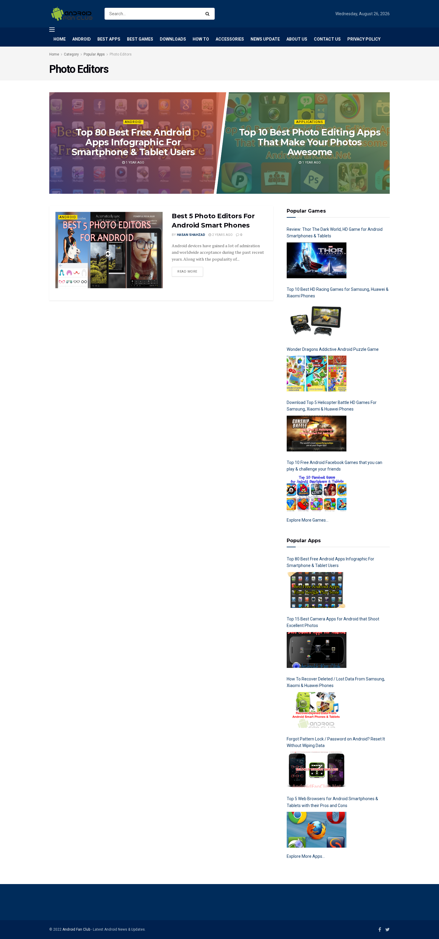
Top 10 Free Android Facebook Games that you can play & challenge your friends (334, 465)
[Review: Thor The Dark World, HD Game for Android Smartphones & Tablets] (316, 260)
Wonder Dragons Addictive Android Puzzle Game (333, 349)
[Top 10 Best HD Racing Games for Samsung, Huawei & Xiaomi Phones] (316, 320)
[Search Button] (208, 14)
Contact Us (327, 39)
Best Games (140, 39)
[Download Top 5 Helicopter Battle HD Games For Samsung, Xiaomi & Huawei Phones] (316, 433)
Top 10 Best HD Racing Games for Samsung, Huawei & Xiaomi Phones (338, 292)
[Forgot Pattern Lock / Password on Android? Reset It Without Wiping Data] (316, 770)
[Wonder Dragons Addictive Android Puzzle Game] (316, 373)
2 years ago (222, 235)
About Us (296, 39)
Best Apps (108, 39)
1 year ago (134, 163)
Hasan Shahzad (191, 235)
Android (81, 39)
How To (201, 39)
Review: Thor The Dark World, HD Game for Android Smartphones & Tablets (335, 232)
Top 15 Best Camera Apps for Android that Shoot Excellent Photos (333, 622)
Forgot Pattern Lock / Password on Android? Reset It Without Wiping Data (336, 742)
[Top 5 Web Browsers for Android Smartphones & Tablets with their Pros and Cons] (316, 830)
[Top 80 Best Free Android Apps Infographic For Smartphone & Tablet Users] (316, 590)
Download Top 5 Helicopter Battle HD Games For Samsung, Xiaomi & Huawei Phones (332, 405)
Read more (187, 271)
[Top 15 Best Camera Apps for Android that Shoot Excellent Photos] (316, 650)
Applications (309, 122)
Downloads (173, 39)
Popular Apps (94, 54)
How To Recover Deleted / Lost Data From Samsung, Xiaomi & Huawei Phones (336, 682)
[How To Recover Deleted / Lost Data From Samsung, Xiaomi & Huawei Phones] (316, 710)
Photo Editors (121, 54)
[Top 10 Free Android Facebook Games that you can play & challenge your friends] (316, 493)
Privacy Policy (363, 39)
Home (59, 39)
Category (71, 54)
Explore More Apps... (306, 856)
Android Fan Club (76, 929)
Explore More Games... (308, 520)
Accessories (230, 39)
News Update (265, 39)
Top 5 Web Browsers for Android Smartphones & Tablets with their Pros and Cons (332, 802)
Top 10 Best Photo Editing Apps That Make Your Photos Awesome (309, 142)
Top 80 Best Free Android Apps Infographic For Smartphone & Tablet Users (133, 142)
